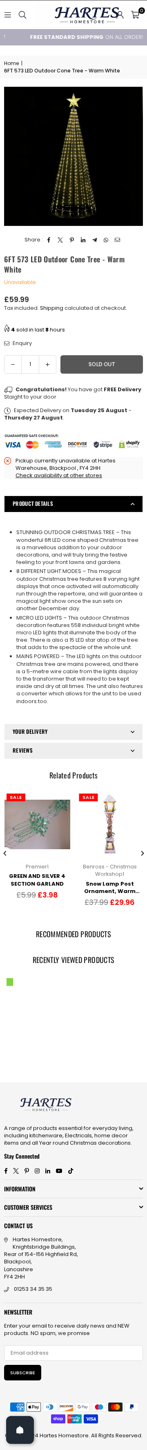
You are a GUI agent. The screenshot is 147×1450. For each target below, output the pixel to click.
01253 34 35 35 (33, 1289)
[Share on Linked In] (83, 240)
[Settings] (120, 14)
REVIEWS (23, 750)
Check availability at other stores (59, 475)
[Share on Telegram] (95, 240)
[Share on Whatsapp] (106, 240)
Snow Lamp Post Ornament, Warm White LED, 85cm (110, 887)
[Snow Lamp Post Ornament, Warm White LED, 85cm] (110, 824)
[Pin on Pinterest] (72, 240)
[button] (135, 14)
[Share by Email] (118, 240)
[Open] (20, 1430)
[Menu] (7, 14)
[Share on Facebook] (49, 240)
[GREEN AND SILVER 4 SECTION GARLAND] (37, 824)
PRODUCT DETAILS (33, 503)
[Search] (22, 14)
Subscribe (22, 1372)
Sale (16, 797)
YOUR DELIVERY (30, 731)
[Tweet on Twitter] (61, 240)
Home (11, 63)
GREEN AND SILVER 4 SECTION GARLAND (37, 880)
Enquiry (21, 343)
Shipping (51, 308)
